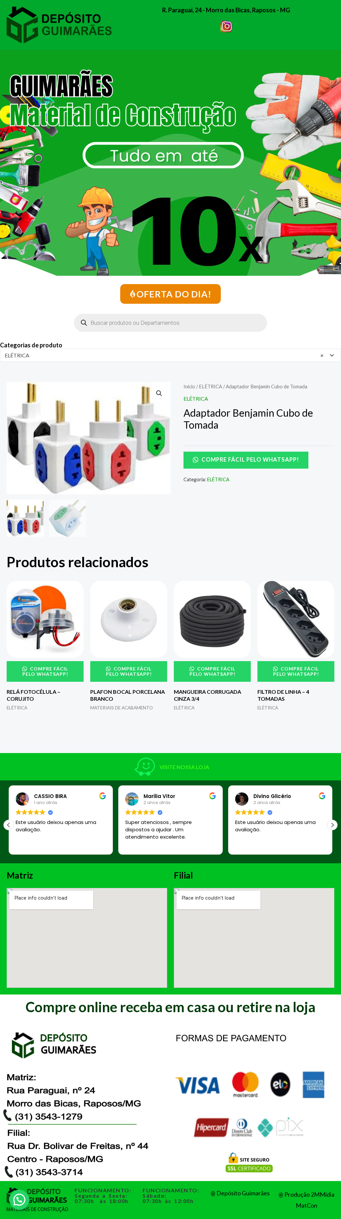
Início (189, 386)
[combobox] (170, 355)
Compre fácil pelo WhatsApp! (249, 459)
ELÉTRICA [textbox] (164, 355)
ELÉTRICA (210, 386)
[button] (159, 393)
